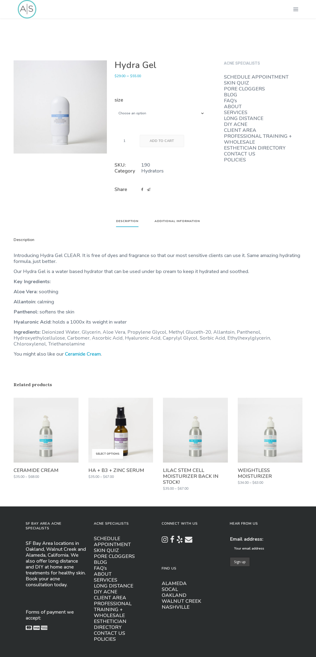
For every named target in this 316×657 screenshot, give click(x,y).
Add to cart (162, 140)
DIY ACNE (235, 124)
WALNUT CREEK (181, 601)
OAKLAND (174, 595)
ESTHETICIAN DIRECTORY (255, 148)
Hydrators (152, 171)
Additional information (177, 221)
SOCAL (170, 589)
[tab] (127, 223)
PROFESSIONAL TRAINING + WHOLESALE (258, 139)
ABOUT (233, 106)
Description (127, 221)
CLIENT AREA (240, 130)
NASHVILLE (176, 607)
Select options (107, 454)
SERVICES (235, 112)
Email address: (246, 539)
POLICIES (235, 159)
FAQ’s (230, 100)
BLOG (230, 94)
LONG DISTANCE (243, 118)
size (119, 100)
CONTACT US (239, 154)
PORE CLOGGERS (244, 89)
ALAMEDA (174, 583)
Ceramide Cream (83, 354)
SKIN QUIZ (236, 83)
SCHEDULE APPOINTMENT (256, 77)
